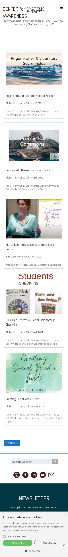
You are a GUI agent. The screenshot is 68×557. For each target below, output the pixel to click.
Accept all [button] (18, 542)
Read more (32, 530)
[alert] (34, 534)
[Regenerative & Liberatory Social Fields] (34, 83)
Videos (16, 115)
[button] (4, 536)
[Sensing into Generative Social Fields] (34, 157)
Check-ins (26, 343)
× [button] (64, 514)
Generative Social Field (33, 115)
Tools (8, 111)
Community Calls (21, 111)
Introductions (12, 264)
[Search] (55, 461)
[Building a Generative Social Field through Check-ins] (34, 309)
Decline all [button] (49, 542)
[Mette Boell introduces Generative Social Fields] (34, 233)
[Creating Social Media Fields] (34, 388)
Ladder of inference (31, 418)
